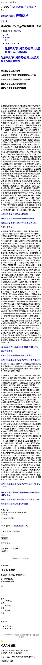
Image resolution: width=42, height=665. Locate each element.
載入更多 (4, 539)
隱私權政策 (36, 635)
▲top (2, 535)
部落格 (7, 37)
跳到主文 (4, 21)
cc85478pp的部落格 (15, 15)
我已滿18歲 (5, 661)
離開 (11, 661)
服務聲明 (21, 637)
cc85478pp (4, 514)
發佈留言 (4, 551)
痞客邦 (16, 526)
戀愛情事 (16, 531)
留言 (20, 526)
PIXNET (9, 635)
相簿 (6, 35)
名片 (6, 40)
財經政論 (17, 31)
